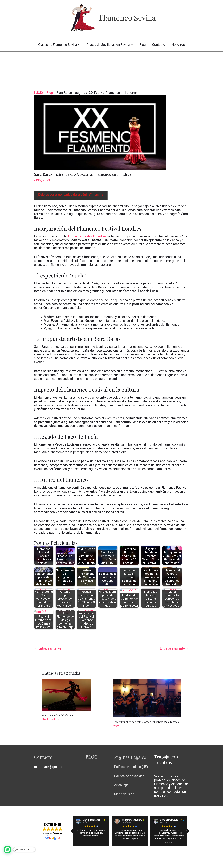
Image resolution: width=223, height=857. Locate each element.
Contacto (158, 45)
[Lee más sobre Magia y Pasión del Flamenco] (66, 694)
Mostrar (99, 194)
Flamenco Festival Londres (87, 236)
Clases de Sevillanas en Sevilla (108, 45)
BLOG (92, 757)
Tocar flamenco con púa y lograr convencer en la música (146, 722)
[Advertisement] (111, 71)
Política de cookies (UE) (131, 767)
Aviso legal (121, 785)
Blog (142, 45)
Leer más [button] (169, 842)
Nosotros (178, 45)
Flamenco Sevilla (127, 17)
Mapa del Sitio (124, 794)
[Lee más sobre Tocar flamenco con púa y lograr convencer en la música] (147, 698)
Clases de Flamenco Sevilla (57, 45)
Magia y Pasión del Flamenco (59, 715)
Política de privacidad (129, 776)
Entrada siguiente (174, 648)
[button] (187, 831)
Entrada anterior (47, 648)
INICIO (38, 93)
